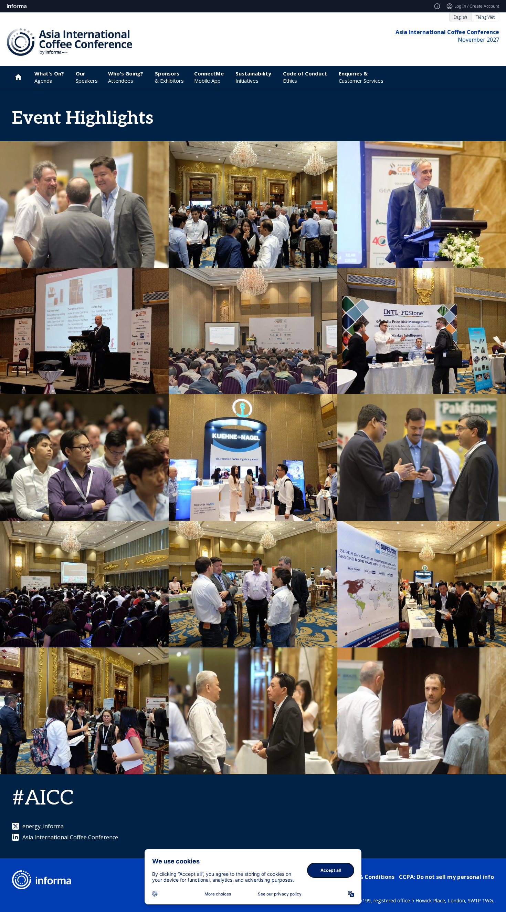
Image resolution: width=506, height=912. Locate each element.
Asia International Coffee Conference (70, 837)
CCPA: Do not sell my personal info (446, 877)
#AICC (43, 798)
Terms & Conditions (367, 877)
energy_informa (43, 826)
